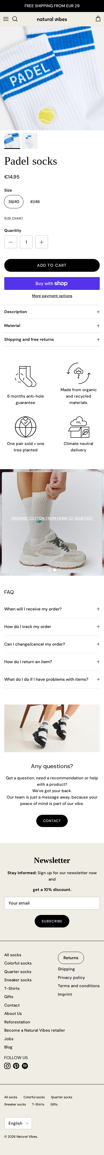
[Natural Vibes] (52, 19)
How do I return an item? (28, 661)
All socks (12, 955)
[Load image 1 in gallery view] (52, 78)
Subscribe (52, 921)
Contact (12, 1005)
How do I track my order (27, 626)
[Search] (17, 19)
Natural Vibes (27, 1136)
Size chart (13, 218)
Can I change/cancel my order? (34, 644)
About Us (13, 1013)
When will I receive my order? (33, 609)
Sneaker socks (18, 980)
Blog (8, 1047)
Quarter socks (17, 971)
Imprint (65, 994)
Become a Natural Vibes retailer (34, 1030)
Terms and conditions (79, 985)
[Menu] (6, 19)
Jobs (9, 1038)
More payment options (52, 296)
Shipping (66, 969)
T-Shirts (12, 988)
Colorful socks (18, 963)
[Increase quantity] (41, 242)
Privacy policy (71, 977)
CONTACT (52, 820)
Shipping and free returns (29, 339)
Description (15, 311)
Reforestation (17, 1022)
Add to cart (52, 265)
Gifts (8, 996)
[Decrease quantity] (10, 242)
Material (12, 325)
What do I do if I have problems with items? (46, 679)
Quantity (12, 230)
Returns (70, 958)
